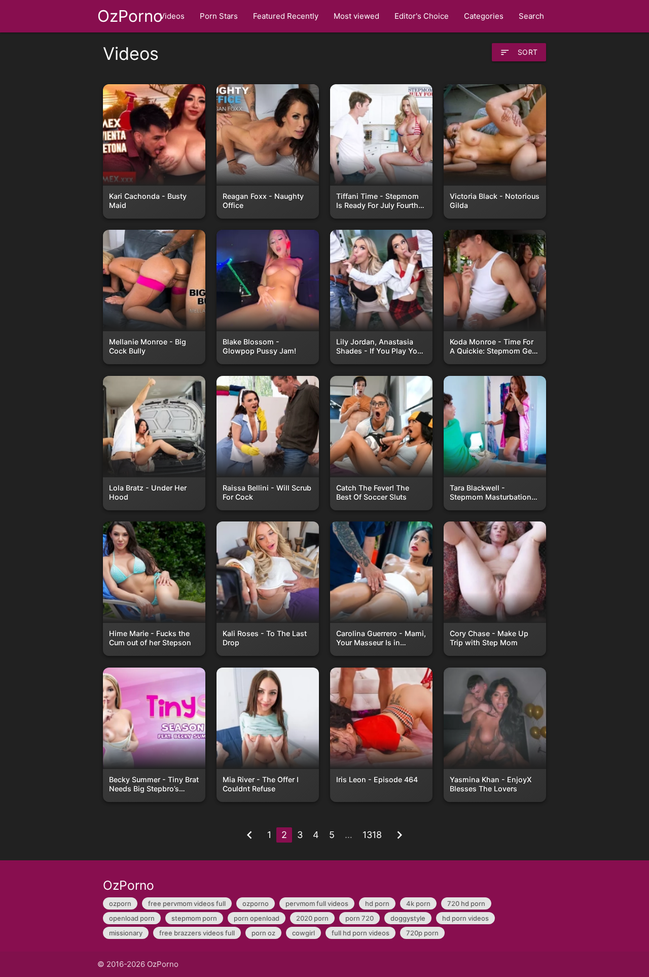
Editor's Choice (421, 16)
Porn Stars (219, 16)
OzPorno (130, 16)
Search (531, 16)
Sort (519, 52)
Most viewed (356, 16)
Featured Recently (285, 16)
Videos (172, 16)
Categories (483, 16)
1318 (372, 834)
